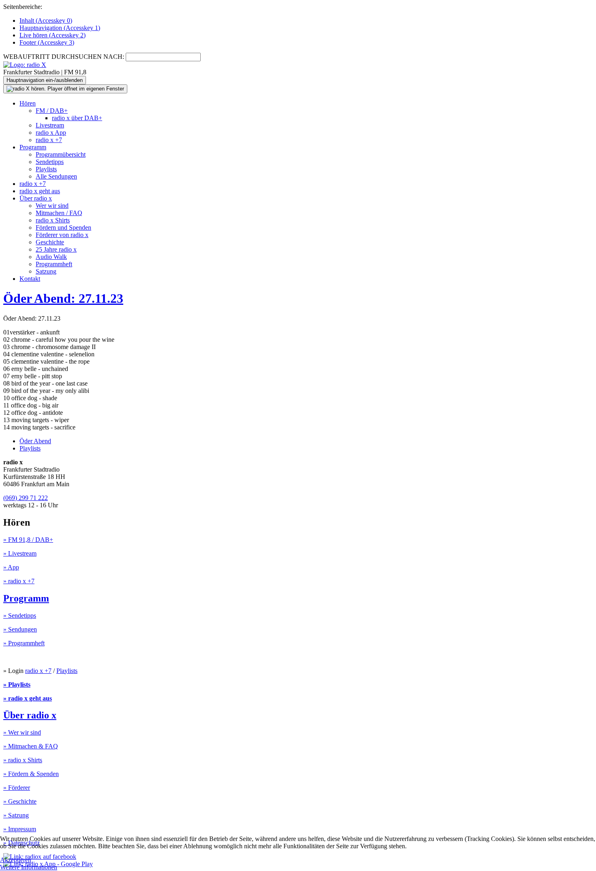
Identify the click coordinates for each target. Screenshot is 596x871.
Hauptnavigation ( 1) (59, 27)
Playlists (46, 169)
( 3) (46, 42)
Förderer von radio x (62, 234)
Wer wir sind (52, 205)
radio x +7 (49, 139)
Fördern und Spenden (63, 227)
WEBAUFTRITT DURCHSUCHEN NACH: (63, 56)
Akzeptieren (15, 859)
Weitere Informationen (28, 867)
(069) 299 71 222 (25, 497)
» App (11, 567)
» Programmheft (24, 643)
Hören (27, 103)
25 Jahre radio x (56, 249)
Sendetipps (50, 161)
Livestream (50, 125)
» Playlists (16, 684)
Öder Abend (35, 441)
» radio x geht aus (27, 698)
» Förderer (16, 787)
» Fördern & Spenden (31, 773)
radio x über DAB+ (77, 117)
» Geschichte (19, 801)
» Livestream (19, 553)
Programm (32, 147)
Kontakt (29, 278)
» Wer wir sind (22, 732)
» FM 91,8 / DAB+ (28, 539)
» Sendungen (20, 629)
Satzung (46, 271)
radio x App (51, 132)
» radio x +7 (18, 581)
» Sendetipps (19, 615)
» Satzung (16, 815)
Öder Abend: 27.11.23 (63, 298)
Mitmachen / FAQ (59, 212)
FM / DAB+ (52, 110)
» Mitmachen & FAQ (30, 746)
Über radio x (35, 198)
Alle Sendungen (56, 176)
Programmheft (54, 264)
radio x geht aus (39, 191)
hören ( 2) (52, 35)
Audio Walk (51, 256)
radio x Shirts (53, 220)
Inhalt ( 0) (45, 20)
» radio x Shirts (22, 760)
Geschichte (50, 242)
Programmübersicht (61, 154)
